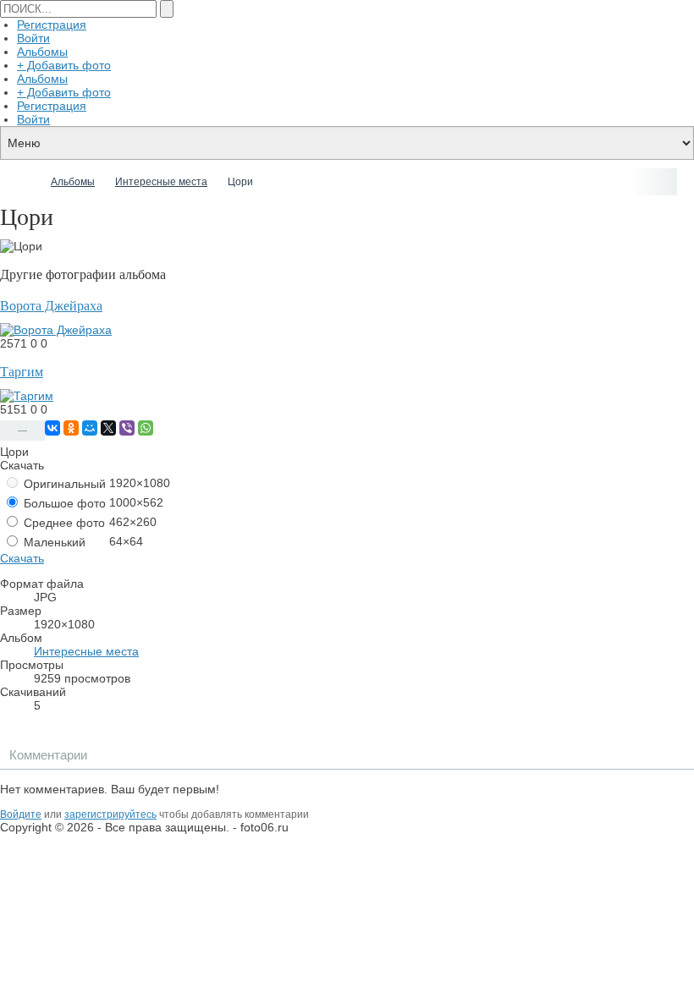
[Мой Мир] (89, 428)
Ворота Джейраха (51, 306)
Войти (33, 38)
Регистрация (51, 24)
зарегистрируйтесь (110, 814)
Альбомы (42, 51)
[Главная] (23, 181)
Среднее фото (62, 522)
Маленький (52, 542)
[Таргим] (26, 396)
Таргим (21, 372)
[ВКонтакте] (52, 428)
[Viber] (127, 428)
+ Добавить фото (64, 65)
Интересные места (86, 651)
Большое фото (63, 503)
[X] (108, 428)
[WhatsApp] (145, 428)
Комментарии (48, 755)
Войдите (20, 814)
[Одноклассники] (71, 428)
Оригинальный (63, 484)
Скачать (22, 558)
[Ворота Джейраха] (56, 330)
